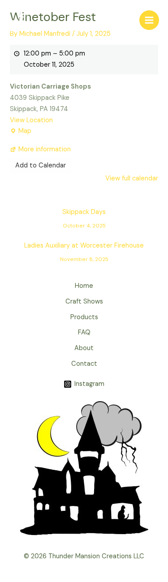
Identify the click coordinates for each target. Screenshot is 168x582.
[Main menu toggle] (149, 20)
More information (44, 149)
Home (84, 286)
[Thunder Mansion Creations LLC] (20, 20)
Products (84, 317)
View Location (31, 120)
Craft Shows (84, 301)
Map (20, 130)
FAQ (84, 332)
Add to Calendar (40, 165)
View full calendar (131, 178)
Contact (84, 363)
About (84, 348)
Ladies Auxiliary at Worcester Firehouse (84, 247)
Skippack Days (84, 214)
